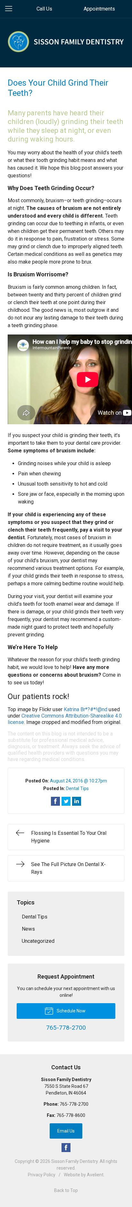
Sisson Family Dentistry (74, 1161)
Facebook (66, 1147)
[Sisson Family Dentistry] (66, 42)
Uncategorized (38, 941)
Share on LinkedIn (76, 801)
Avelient (95, 1174)
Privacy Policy (41, 1174)
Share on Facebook (55, 801)
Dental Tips (77, 788)
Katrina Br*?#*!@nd (85, 709)
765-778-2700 (74, 1104)
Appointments (99, 9)
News (28, 929)
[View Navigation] (11, 9)
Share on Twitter (66, 801)
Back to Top (66, 1190)
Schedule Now (71, 1010)
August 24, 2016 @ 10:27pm (78, 780)
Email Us (66, 1131)
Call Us (44, 9)
